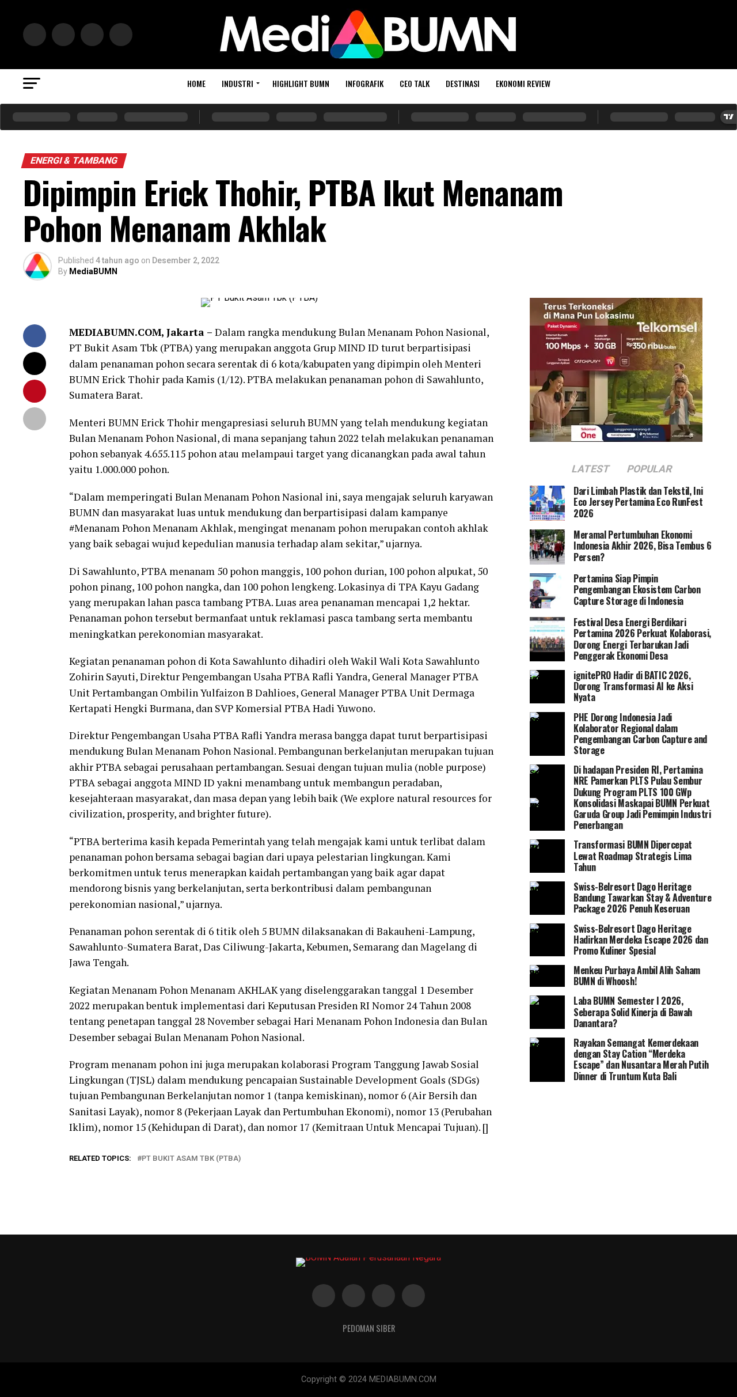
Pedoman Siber (369, 1328)
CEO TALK (415, 83)
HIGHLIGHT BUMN (300, 83)
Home (196, 83)
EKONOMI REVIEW (523, 83)
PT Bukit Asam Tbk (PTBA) (191, 1159)
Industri (237, 83)
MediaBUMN (93, 271)
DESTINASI (463, 83)
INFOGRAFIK (364, 83)
